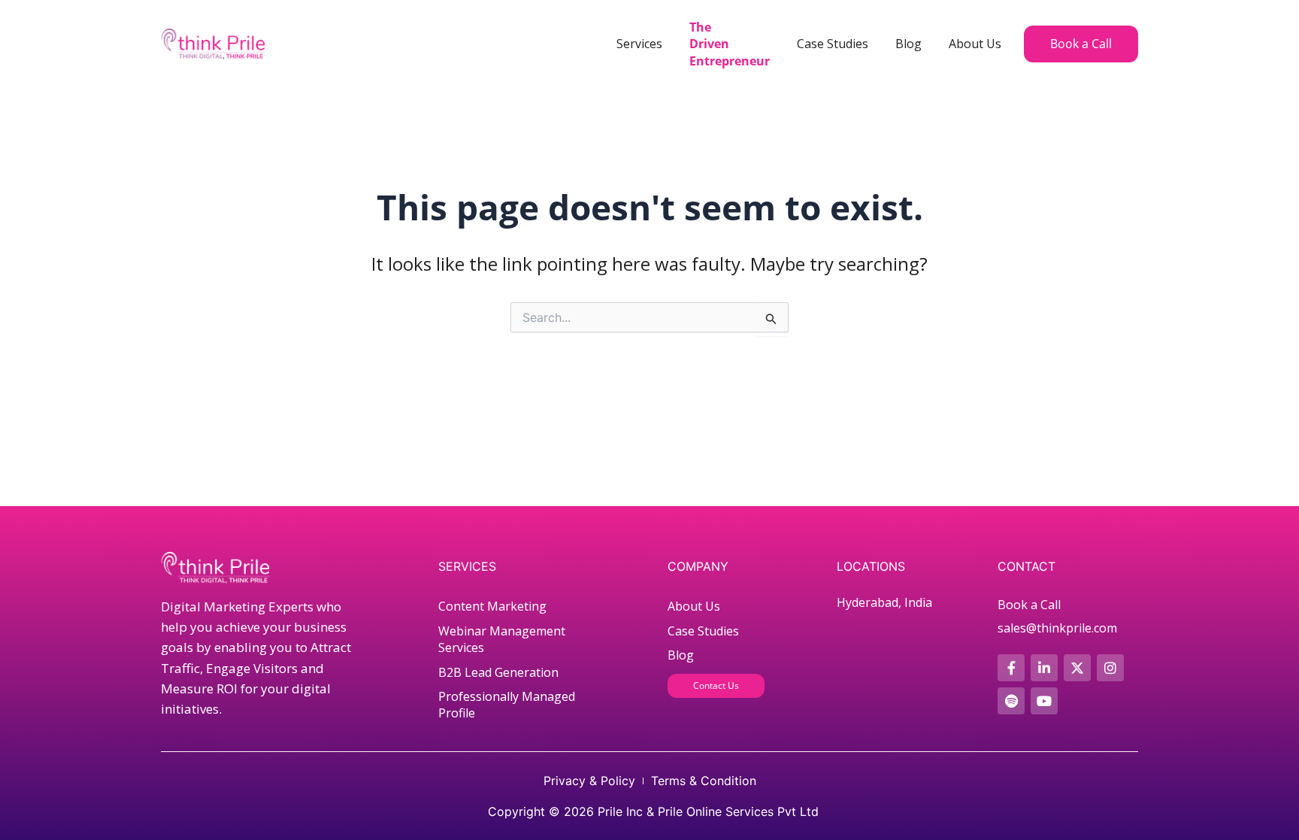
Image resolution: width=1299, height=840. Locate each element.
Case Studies (832, 43)
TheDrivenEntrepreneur (729, 44)
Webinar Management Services (501, 639)
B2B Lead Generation (498, 672)
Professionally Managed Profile (506, 704)
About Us (975, 43)
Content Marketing (492, 606)
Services (639, 43)
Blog (908, 43)
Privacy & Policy (589, 780)
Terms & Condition (703, 780)
